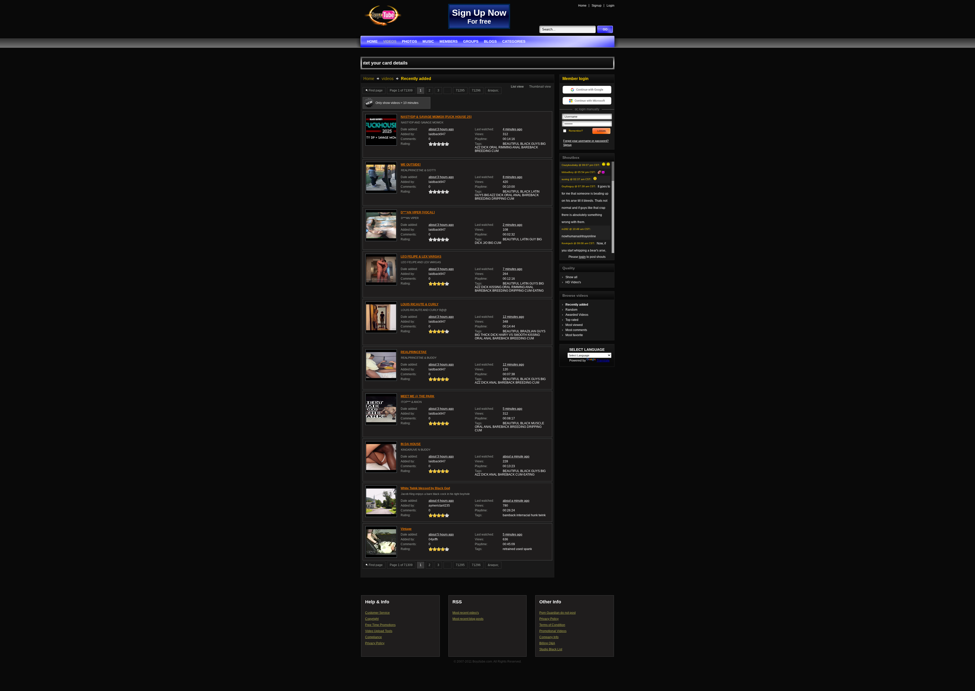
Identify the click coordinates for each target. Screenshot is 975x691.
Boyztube (382, 16)
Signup (597, 5)
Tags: (478, 144)
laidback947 (437, 134)
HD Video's (573, 282)
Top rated (571, 320)
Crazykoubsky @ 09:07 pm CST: (580, 165)
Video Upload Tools (378, 631)
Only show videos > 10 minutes (397, 103)
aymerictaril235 (439, 505)
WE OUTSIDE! (411, 164)
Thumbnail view (540, 86)
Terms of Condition (552, 625)
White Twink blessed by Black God (425, 488)
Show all (571, 277)
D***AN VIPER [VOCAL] (418, 212)
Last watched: (484, 129)
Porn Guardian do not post (557, 613)
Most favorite (574, 335)
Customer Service (377, 613)
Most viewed (574, 325)
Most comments (576, 330)
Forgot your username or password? (586, 140)
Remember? (576, 130)
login (582, 257)
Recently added (576, 304)
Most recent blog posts (467, 619)
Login (610, 5)
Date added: (409, 129)
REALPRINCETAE (414, 352)
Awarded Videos (576, 315)
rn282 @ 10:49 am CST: (576, 229)
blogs (490, 41)
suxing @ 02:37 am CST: (576, 179)
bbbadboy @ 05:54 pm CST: (578, 172)
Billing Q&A (547, 643)
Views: (479, 134)
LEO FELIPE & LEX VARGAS (421, 256)
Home (582, 5)
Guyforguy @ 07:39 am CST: (578, 186)
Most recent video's (465, 613)
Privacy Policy (374, 643)
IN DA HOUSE (411, 444)
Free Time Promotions (380, 625)
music (428, 41)
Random (571, 309)
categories (513, 41)
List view (517, 86)
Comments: (408, 139)
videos (389, 41)
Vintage (406, 529)
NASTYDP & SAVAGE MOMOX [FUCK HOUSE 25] (436, 117)
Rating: (406, 144)
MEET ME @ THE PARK (417, 396)
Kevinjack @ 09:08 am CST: (578, 243)
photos (409, 41)
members (449, 41)
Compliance (373, 637)
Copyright (372, 619)
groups (470, 41)
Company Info (549, 637)
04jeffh (433, 539)
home (372, 41)
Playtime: (481, 139)
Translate (603, 360)
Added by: (408, 134)
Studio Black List (550, 649)
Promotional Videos (552, 631)
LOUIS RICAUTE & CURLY (419, 304)
